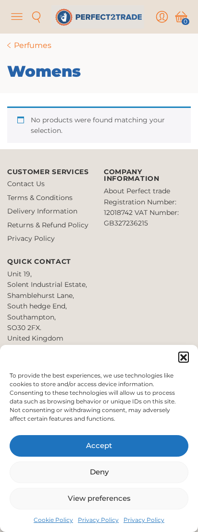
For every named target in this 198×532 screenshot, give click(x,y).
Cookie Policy (53, 519)
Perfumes (32, 45)
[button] (183, 357)
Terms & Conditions (40, 197)
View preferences (99, 498)
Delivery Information (42, 211)
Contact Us (26, 183)
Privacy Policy (98, 519)
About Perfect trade (137, 191)
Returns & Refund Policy (47, 225)
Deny (99, 471)
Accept (99, 445)
